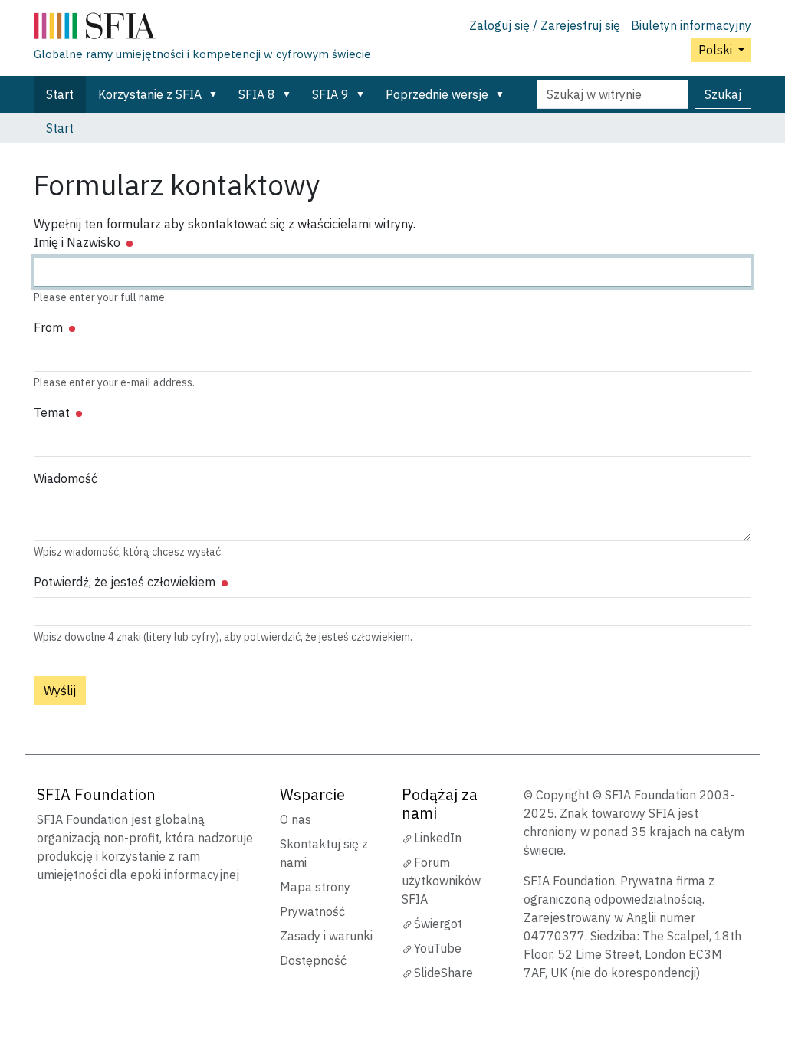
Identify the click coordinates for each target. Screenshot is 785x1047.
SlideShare (443, 972)
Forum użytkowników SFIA (441, 881)
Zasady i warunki (326, 936)
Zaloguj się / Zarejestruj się (544, 25)
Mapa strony (315, 886)
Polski (716, 49)
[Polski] (202, 29)
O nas (295, 819)
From (50, 327)
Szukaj (723, 94)
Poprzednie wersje (437, 94)
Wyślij (60, 690)
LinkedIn (437, 837)
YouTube (437, 948)
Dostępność (313, 960)
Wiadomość (65, 478)
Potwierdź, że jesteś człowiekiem (126, 581)
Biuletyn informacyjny (691, 25)
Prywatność (312, 911)
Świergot (438, 923)
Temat (53, 412)
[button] (216, 94)
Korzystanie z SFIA (150, 94)
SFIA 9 (330, 94)
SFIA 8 (256, 94)
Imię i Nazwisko (78, 242)
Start (60, 94)
